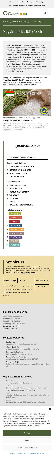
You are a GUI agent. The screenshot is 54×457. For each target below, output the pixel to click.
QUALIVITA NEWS (17, 22)
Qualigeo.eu (10, 342)
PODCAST (13, 198)
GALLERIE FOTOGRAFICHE (21, 205)
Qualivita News (27, 145)
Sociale (14, 241)
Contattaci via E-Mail (11, 326)
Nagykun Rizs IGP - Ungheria (17, 120)
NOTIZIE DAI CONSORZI (20, 170)
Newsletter (20, 2)
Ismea (8, 400)
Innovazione (17, 229)
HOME (5, 22)
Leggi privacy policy (28, 272)
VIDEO (12, 202)
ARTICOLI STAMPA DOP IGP (21, 167)
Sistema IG (23, 118)
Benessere (16, 217)
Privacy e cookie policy (18, 453)
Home (12, 2)
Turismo (15, 245)
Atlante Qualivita (12, 347)
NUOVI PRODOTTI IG (18, 173)
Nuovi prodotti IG (10, 118)
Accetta (27, 433)
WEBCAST (14, 195)
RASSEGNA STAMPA (18, 185)
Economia (15, 225)
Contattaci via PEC (10, 328)
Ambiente (15, 214)
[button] (50, 409)
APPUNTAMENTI (16, 176)
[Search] (43, 13)
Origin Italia (10, 381)
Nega (27, 440)
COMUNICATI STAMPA (19, 192)
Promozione (17, 233)
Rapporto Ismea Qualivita (16, 357)
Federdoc (9, 386)
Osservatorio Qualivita (14, 352)
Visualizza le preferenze (27, 447)
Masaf (8, 393)
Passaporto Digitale (13, 362)
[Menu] (49, 13)
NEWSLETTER (15, 189)
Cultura (15, 221)
